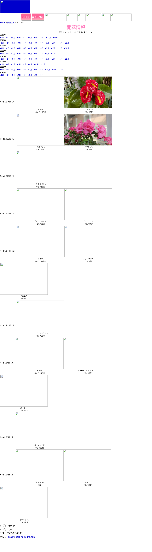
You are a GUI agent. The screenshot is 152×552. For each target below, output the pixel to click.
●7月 (25, 38)
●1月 (3, 43)
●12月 (56, 38)
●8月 (31, 38)
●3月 (14, 43)
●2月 (3, 38)
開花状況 (10, 23)
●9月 (36, 38)
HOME (2, 23)
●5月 (14, 38)
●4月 (8, 38)
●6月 (20, 38)
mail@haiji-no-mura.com (21, 537)
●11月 (49, 38)
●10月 (42, 38)
